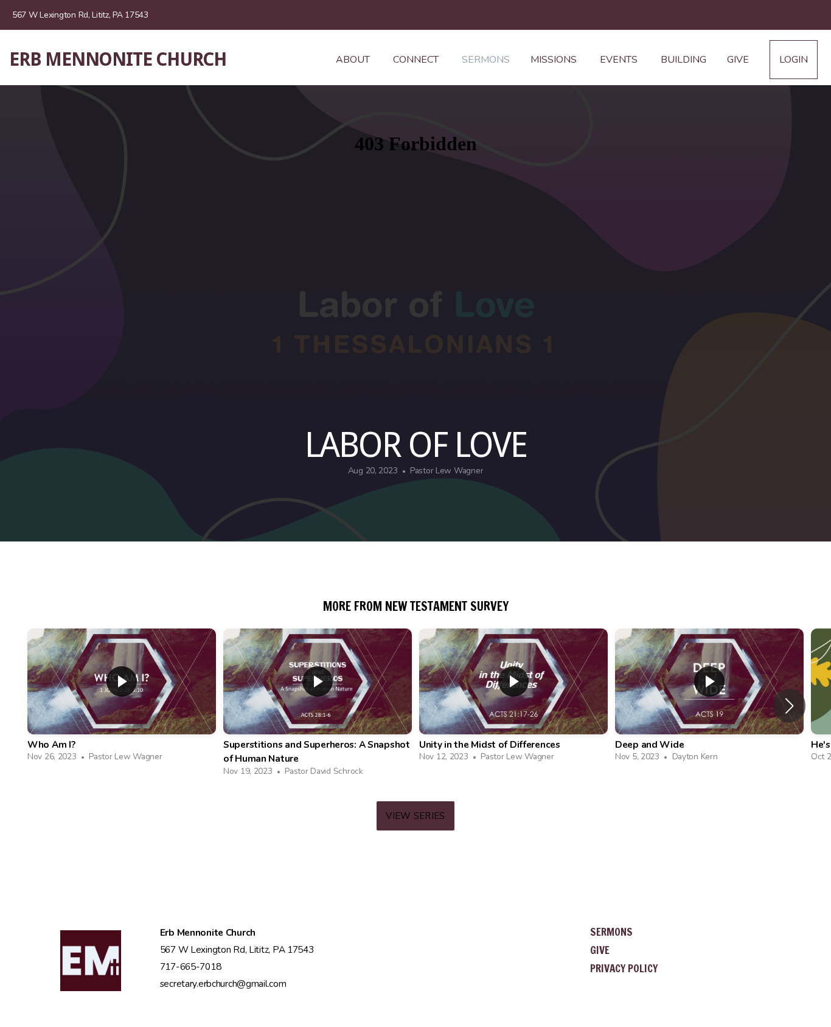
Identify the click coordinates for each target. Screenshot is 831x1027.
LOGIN (793, 59)
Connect (417, 59)
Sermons (486, 59)
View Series (415, 816)
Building (683, 59)
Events (620, 59)
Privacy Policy (624, 968)
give (600, 950)
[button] (789, 705)
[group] (121, 698)
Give (738, 59)
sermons (611, 931)
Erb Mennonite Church (117, 59)
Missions (554, 59)
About (354, 59)
